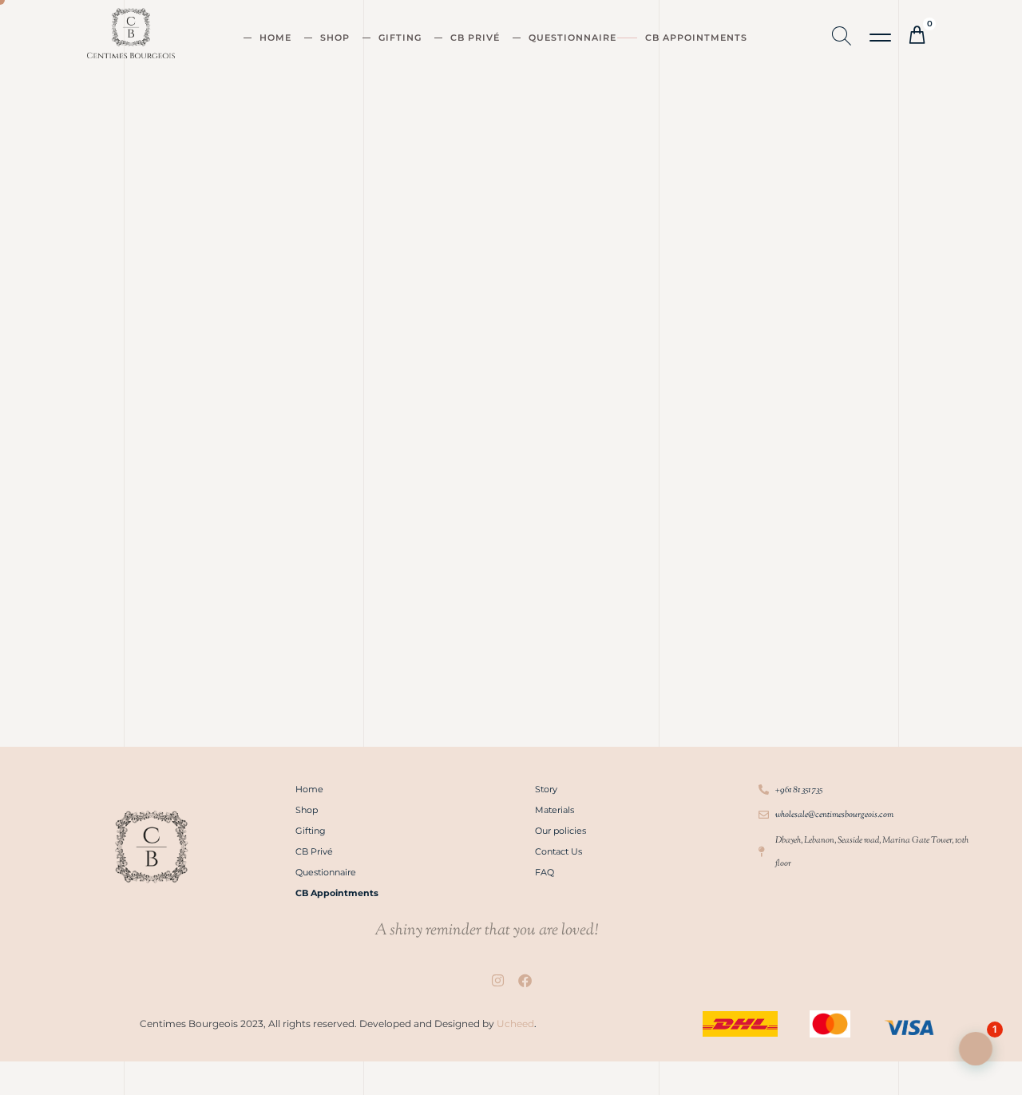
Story (546, 789)
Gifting (400, 37)
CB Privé (475, 37)
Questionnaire (572, 37)
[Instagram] (497, 980)
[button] (881, 38)
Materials (554, 809)
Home (275, 37)
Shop (335, 37)
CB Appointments (696, 37)
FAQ (544, 872)
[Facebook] (524, 980)
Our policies (560, 830)
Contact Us (558, 851)
